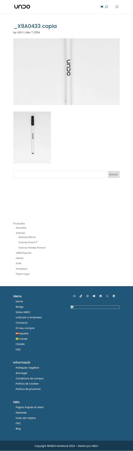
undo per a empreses (29, 317)
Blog (18, 428)
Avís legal (21, 373)
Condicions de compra (29, 378)
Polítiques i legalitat (27, 367)
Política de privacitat (28, 389)
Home (19, 301)
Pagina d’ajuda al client (30, 407)
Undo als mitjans (26, 418)
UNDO (20, 32)
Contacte (22, 322)
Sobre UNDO (23, 312)
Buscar (114, 174)
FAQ (18, 349)
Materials (21, 412)
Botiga (19, 307)
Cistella (20, 344)
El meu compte (25, 328)
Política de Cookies (27, 383)
